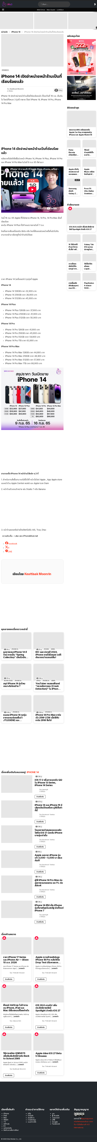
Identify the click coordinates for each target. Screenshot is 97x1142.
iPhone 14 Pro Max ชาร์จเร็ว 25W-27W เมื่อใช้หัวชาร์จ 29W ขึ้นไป (48, 718)
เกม (53, 1114)
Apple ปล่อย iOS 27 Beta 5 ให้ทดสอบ (48, 1054)
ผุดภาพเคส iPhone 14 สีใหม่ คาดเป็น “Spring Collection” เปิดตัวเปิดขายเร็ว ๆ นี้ (15, 655)
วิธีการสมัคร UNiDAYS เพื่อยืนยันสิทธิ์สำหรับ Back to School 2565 (16, 1056)
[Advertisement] (32, 124)
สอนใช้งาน (31, 1118)
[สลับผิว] (95, 4)
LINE (53, 1120)
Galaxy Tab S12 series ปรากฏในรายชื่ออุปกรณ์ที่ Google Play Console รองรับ (89, 247)
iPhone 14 (15, 649)
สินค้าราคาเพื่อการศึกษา (11, 1130)
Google (55, 1122)
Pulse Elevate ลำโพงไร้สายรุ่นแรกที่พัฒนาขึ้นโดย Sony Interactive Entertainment (74, 152)
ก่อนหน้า (1, 21)
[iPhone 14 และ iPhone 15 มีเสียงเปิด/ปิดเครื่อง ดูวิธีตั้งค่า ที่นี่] (16, 809)
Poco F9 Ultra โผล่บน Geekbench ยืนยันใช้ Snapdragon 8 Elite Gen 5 (89, 191)
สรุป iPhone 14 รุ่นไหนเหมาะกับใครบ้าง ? (14, 684)
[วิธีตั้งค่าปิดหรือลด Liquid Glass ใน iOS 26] (89, 257)
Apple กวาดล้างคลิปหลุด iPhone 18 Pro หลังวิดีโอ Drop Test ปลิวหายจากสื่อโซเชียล (48, 960)
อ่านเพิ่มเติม (40, 797)
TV (5, 1122)
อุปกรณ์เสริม (8, 1128)
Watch (6, 1120)
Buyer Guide (8, 680)
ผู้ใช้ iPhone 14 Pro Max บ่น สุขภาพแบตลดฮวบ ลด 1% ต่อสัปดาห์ (49, 883)
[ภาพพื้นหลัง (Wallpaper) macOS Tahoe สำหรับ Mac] (73, 277)
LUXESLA (60, 10)
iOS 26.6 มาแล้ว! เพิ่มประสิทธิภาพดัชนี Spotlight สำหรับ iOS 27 (47, 1008)
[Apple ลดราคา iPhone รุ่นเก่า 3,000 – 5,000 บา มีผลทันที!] (16, 859)
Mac (5, 1118)
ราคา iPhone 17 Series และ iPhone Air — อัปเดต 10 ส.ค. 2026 (15, 960)
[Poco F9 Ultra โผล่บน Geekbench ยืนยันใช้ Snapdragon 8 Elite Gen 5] (89, 182)
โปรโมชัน (30, 1116)
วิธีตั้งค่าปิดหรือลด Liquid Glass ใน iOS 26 (88, 266)
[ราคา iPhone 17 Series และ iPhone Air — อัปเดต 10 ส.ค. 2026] (16, 945)
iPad (5, 1116)
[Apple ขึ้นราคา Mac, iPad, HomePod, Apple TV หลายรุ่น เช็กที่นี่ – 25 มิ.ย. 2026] (50, 20)
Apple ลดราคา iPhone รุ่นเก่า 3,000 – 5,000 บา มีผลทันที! (48, 858)
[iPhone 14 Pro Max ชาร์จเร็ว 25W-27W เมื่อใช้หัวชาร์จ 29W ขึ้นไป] (49, 703)
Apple (38, 680)
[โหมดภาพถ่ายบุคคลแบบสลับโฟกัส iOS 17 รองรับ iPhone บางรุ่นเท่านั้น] (16, 834)
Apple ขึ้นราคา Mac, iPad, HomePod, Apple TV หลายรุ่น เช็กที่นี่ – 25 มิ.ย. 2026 (50, 24)
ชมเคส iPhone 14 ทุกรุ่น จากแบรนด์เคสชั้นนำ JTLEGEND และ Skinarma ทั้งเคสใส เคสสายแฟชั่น (14, 718)
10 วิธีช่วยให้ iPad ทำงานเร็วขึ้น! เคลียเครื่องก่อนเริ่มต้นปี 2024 (74, 247)
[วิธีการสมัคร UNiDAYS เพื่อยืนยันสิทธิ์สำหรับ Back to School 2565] (16, 1042)
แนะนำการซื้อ (32, 1122)
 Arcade (55, 1116)
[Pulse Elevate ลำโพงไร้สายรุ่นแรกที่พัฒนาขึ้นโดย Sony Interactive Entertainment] (73, 143)
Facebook (56, 1124)
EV (5, 1126)
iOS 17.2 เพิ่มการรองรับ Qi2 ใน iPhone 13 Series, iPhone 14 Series (48, 782)
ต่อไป (96, 21)
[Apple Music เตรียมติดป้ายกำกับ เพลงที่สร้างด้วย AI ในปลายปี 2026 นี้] (89, 163)
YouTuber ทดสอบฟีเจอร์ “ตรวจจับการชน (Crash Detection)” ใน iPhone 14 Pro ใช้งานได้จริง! (47, 686)
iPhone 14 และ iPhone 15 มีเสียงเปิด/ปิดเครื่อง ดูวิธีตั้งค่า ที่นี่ (48, 808)
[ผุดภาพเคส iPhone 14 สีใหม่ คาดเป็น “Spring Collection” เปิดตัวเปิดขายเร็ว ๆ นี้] (16, 640)
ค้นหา (42, 4)
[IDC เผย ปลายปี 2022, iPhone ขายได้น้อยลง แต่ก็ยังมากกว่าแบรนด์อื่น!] (49, 640)
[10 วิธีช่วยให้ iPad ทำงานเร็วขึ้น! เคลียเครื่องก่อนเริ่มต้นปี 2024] (73, 238)
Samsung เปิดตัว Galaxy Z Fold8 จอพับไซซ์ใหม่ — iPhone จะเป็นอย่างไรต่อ (74, 191)
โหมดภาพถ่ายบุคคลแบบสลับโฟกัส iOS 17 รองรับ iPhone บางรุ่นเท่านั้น (48, 833)
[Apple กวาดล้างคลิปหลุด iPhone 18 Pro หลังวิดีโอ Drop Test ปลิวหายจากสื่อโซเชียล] (49, 945)
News (53, 649)
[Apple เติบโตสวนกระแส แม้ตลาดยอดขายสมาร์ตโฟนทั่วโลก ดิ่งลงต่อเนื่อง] (73, 163)
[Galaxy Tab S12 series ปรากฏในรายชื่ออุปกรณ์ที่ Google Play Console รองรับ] (89, 238)
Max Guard (51, 10)
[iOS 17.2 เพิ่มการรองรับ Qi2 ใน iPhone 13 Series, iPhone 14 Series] (16, 784)
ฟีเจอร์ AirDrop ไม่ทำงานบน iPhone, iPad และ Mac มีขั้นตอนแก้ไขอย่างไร (16, 1008)
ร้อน (4, 938)
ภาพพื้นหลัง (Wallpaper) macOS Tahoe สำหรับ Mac (74, 285)
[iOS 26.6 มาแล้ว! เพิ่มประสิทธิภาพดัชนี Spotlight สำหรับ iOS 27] (49, 994)
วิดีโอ (29, 1114)
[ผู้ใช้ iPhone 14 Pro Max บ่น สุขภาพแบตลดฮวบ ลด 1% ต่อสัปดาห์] (16, 884)
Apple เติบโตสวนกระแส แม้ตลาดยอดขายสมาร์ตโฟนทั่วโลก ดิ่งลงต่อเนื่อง (74, 171)
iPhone (46, 649)
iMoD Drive (41, 10)
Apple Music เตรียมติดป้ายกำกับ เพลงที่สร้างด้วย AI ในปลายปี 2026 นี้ (89, 171)
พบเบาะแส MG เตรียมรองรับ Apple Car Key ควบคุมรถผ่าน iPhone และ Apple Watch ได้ (80, 132)
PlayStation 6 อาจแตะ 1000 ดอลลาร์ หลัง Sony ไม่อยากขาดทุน (89, 285)
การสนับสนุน (32, 1120)
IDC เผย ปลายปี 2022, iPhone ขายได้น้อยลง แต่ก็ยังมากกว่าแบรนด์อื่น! (48, 655)
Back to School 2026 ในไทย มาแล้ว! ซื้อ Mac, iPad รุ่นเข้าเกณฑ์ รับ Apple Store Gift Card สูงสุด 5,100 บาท (16, 24)
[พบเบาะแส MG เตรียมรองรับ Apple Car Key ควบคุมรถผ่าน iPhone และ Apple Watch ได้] (81, 119)
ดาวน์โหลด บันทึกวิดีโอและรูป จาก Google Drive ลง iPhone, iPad (73, 266)
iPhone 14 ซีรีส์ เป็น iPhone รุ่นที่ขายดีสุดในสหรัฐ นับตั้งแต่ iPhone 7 (49, 908)
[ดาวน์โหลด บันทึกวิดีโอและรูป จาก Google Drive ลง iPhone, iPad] (73, 257)
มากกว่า (22, 968)
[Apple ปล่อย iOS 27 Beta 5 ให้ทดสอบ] (49, 1042)
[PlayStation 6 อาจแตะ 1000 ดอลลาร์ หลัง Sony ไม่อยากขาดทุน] (89, 277)
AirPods (6, 1124)
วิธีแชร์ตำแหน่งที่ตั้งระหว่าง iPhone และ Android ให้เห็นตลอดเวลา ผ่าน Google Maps (89, 152)
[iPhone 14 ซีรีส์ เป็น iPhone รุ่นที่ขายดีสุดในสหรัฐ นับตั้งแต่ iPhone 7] (16, 909)
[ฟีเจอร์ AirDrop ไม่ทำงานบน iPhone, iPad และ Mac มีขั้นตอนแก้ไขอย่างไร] (16, 994)
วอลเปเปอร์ (55, 1118)
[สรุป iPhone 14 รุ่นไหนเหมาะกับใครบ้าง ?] (16, 672)
